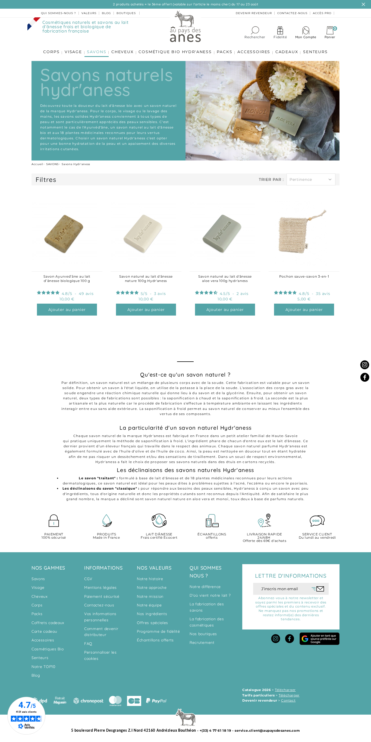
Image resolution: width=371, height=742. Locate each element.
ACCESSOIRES (253, 51)
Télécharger (285, 690)
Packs (37, 613)
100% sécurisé (54, 536)
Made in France (106, 536)
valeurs (88, 13)
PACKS (224, 51)
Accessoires (43, 640)
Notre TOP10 (43, 666)
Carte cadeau (44, 631)
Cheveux (40, 596)
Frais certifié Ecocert (159, 536)
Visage (38, 587)
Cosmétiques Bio (48, 649)
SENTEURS (315, 51)
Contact (288, 700)
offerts (211, 536)
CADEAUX (286, 51)
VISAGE (73, 51)
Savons (38, 578)
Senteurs (40, 657)
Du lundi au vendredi (317, 536)
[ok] (317, 589)
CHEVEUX (122, 51)
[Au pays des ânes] (185, 26)
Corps (37, 605)
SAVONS (96, 51)
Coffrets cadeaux (48, 622)
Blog (36, 675)
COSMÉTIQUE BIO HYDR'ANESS (175, 51)
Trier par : (271, 179)
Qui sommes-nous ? (58, 13)
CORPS (51, 51)
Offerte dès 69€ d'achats (264, 538)
